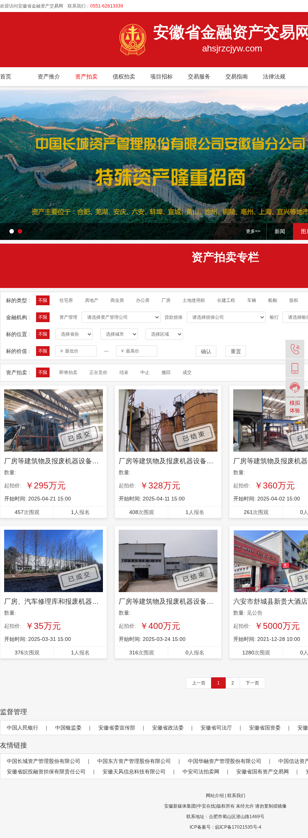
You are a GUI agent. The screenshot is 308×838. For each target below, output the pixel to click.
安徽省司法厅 (216, 728)
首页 (5, 76)
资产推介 (49, 76)
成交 (187, 372)
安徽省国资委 (265, 728)
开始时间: (37, 499)
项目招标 (161, 76)
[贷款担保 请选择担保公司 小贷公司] (228, 317)
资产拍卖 (86, 76)
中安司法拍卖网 (201, 772)
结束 (123, 372)
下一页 (252, 683)
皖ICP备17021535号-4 (238, 827)
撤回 (166, 372)
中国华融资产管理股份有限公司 (224, 761)
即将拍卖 (68, 372)
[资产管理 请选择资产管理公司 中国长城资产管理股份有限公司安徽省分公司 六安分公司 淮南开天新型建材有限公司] (122, 317)
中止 (144, 372)
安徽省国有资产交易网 (262, 772)
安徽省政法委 (168, 728)
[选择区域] (164, 334)
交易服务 (199, 76)
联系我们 (236, 795)
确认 (206, 351)
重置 (236, 351)
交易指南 (236, 76)
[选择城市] (119, 334)
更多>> (253, 231)
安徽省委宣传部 (116, 728)
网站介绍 (215, 795)
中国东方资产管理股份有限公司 (134, 761)
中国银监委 (68, 728)
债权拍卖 (124, 76)
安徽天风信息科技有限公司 (134, 772)
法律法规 (274, 76)
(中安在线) (206, 806)
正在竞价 (98, 372)
